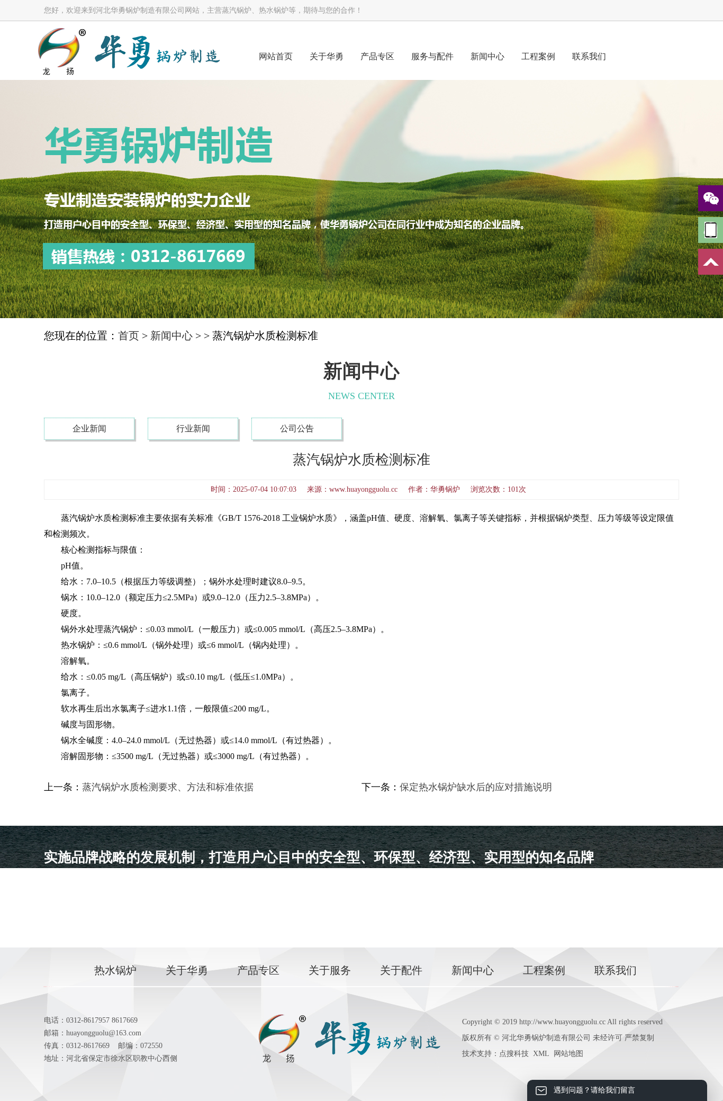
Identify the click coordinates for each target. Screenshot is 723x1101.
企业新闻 (89, 428)
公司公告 (297, 428)
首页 (128, 335)
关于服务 (330, 970)
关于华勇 (327, 56)
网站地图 (568, 1054)
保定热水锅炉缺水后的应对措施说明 (476, 787)
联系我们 (589, 56)
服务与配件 (432, 56)
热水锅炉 (115, 970)
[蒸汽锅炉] (128, 50)
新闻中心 (487, 56)
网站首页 (276, 56)
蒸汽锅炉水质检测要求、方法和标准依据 (168, 787)
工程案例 (538, 56)
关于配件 (401, 970)
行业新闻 (193, 428)
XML (541, 1054)
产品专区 (377, 56)
